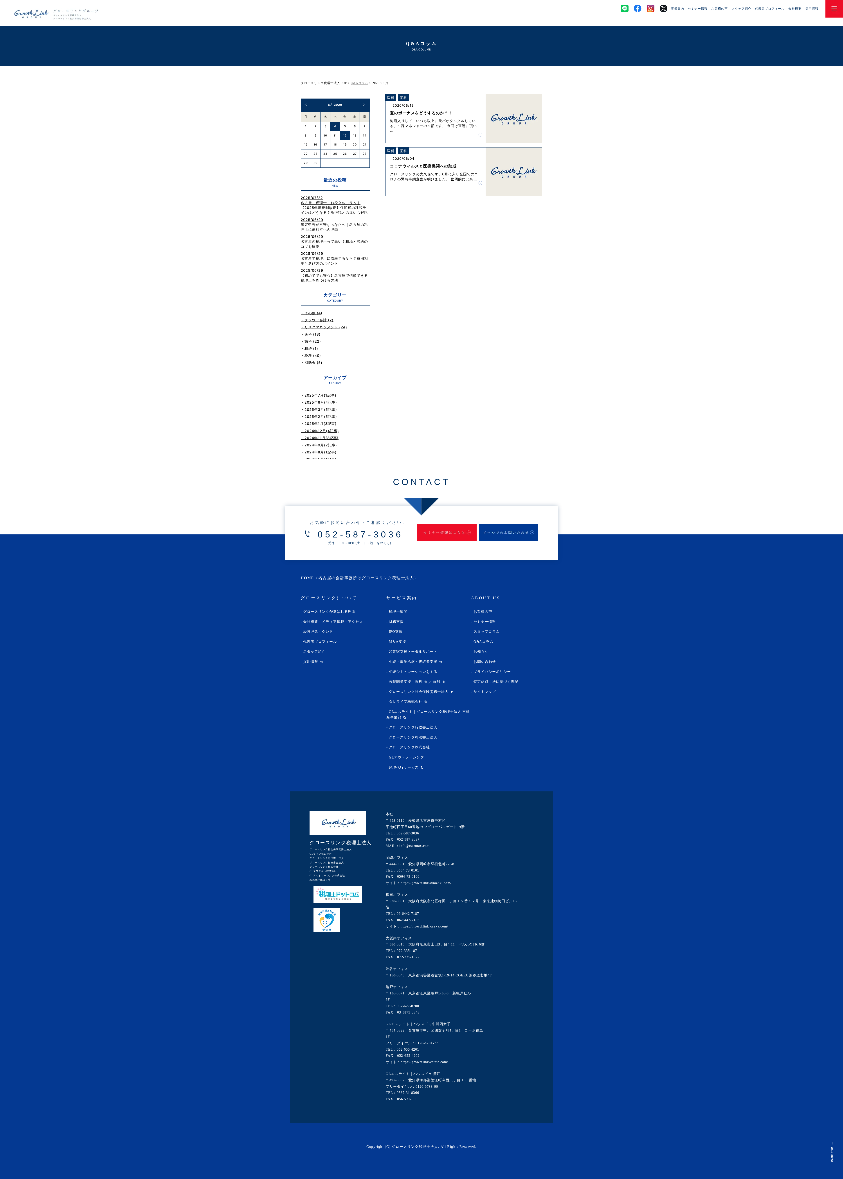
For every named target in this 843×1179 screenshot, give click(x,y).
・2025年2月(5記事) (319, 416)
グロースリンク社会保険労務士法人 (419, 692)
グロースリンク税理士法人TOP (324, 83)
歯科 (437, 681)
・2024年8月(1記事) (319, 452)
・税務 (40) (311, 355)
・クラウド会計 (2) (317, 320)
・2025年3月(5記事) (319, 409)
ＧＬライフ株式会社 (405, 701)
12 (345, 135)
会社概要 (795, 8)
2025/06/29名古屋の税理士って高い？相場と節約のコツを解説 (334, 241)
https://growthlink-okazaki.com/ (426, 883)
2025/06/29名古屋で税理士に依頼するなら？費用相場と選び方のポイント (334, 258)
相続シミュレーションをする (413, 672)
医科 (418, 681)
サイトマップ (485, 692)
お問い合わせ (485, 661)
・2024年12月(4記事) (320, 431)
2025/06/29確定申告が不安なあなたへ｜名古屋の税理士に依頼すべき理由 (334, 224)
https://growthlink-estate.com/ (424, 1062)
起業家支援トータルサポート (413, 651)
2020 (375, 83)
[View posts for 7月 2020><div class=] (364, 104)
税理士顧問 (398, 611)
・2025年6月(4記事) (319, 402)
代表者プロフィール (770, 8)
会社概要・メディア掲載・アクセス (333, 622)
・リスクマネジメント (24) (324, 327)
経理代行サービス (404, 767)
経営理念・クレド (318, 631)
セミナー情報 (698, 8)
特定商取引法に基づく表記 (496, 681)
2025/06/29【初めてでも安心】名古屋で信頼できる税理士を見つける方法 (334, 275)
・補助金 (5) (311, 362)
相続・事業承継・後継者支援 (413, 661)
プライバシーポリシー (492, 672)
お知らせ (481, 651)
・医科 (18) (311, 334)
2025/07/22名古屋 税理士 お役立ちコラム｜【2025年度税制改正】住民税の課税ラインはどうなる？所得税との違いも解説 (334, 205)
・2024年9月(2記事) (319, 445)
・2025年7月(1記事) (318, 395)
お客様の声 (719, 8)
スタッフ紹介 (741, 8)
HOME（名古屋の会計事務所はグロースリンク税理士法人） (359, 578)
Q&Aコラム (483, 641)
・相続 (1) (309, 348)
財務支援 (396, 622)
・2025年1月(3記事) (319, 423)
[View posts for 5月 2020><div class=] (305, 104)
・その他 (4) (311, 313)
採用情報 (811, 8)
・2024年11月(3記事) (320, 438)
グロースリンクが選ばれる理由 (329, 611)
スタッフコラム (487, 631)
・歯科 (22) (311, 341)
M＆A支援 (397, 641)
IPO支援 (396, 631)
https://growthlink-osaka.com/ (424, 926)
